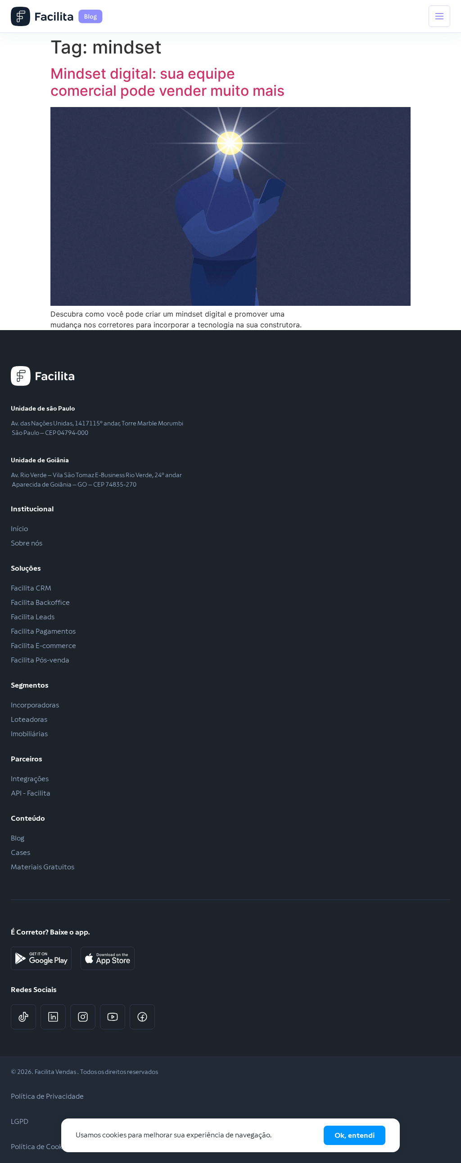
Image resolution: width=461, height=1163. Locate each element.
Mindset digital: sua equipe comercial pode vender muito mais (167, 82)
